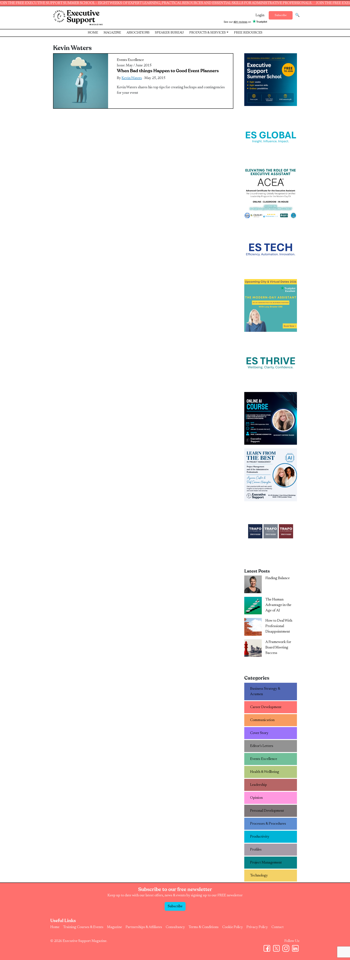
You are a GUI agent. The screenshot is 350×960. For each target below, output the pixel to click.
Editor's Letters (261, 746)
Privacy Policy (257, 927)
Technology (259, 875)
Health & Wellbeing (264, 772)
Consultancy (175, 927)
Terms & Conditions (203, 927)
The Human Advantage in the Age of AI (278, 605)
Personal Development (267, 811)
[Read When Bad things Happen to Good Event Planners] (80, 81)
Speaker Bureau (169, 32)
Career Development (265, 707)
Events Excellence (130, 60)
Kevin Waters (132, 78)
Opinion (256, 798)
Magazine (112, 32)
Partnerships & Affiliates (144, 927)
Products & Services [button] (207, 32)
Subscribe (281, 15)
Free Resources (248, 32)
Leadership (258, 785)
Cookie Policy (232, 927)
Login (260, 15)
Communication (262, 720)
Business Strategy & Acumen (265, 691)
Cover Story (259, 733)
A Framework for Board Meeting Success (278, 647)
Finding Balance (277, 578)
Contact (277, 927)
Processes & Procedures (268, 824)
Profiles (256, 849)
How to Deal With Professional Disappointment (278, 626)
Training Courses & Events (83, 927)
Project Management (266, 862)
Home (93, 32)
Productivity (259, 837)
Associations (138, 32)
